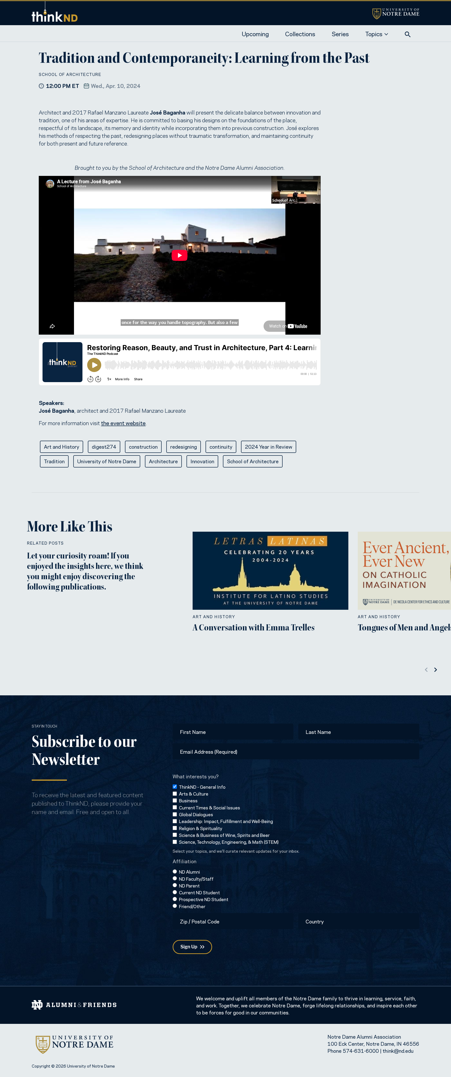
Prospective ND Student (203, 899)
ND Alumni (189, 871)
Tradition (54, 460)
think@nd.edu (398, 1050)
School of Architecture (70, 74)
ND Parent (189, 885)
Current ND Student (199, 892)
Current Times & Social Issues (209, 807)
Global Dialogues (196, 814)
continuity (221, 446)
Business (188, 800)
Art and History (61, 446)
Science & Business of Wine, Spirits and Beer (224, 835)
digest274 (104, 446)
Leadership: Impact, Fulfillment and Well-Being (226, 821)
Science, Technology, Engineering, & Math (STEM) (229, 842)
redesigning (183, 446)
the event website (123, 423)
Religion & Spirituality (200, 828)
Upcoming (255, 33)
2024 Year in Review (268, 446)
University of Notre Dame (106, 460)
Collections (300, 33)
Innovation (202, 460)
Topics (373, 33)
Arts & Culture (193, 793)
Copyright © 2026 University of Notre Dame (73, 1066)
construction (143, 446)
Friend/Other (192, 906)
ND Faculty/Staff (196, 878)
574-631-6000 (361, 1050)
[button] (407, 33)
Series (340, 33)
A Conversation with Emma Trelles (254, 629)
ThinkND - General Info (202, 787)
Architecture (163, 460)
